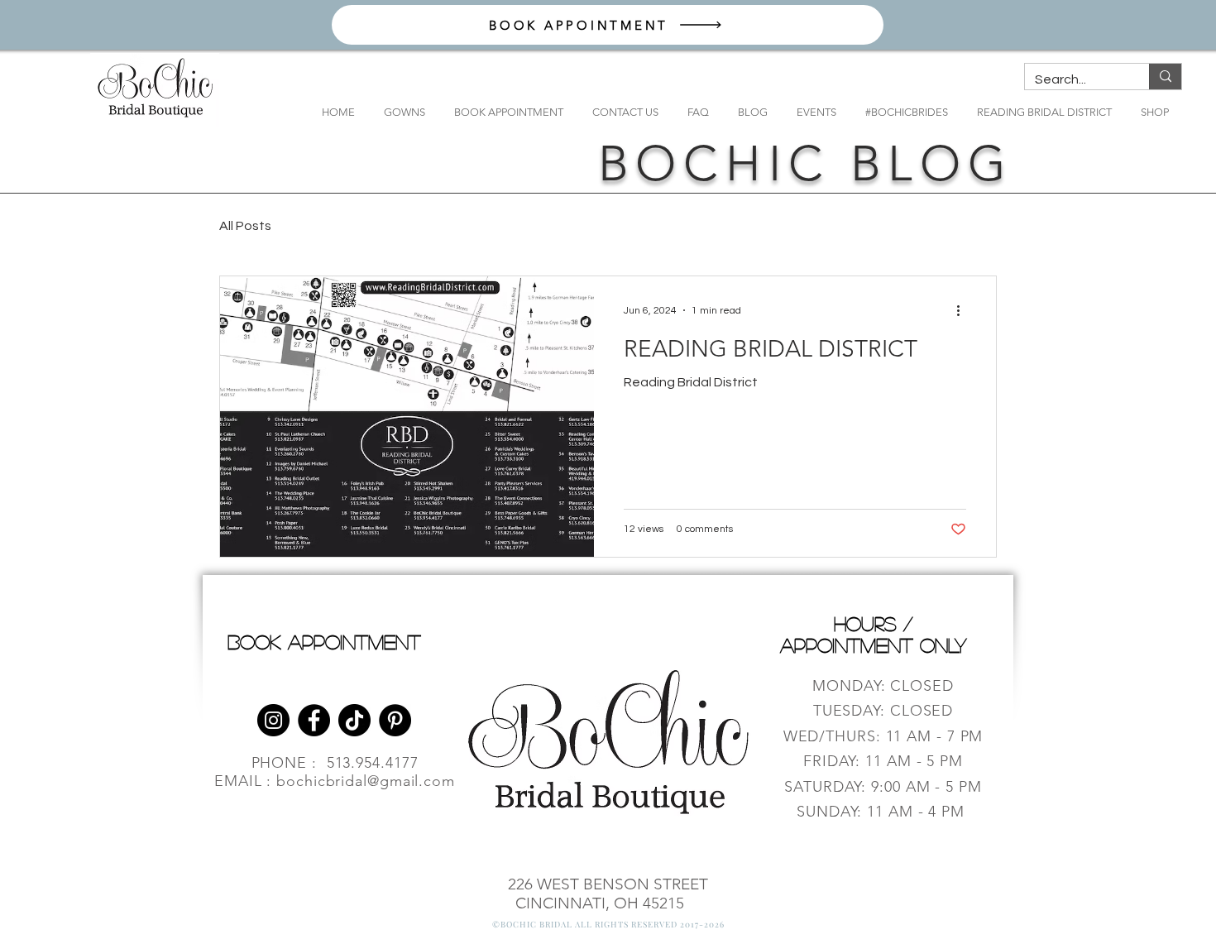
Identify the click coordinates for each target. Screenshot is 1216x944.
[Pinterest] (395, 720)
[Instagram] (273, 720)
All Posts (245, 225)
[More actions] (964, 310)
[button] (398, 112)
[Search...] (1165, 76)
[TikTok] (354, 720)
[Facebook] (314, 720)
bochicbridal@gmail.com (365, 781)
